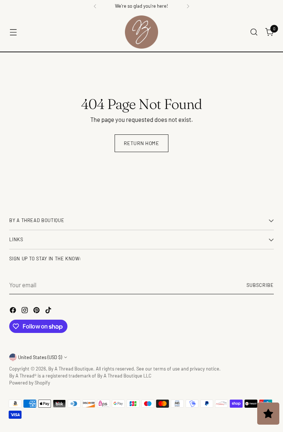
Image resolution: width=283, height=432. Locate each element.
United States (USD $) (40, 357)
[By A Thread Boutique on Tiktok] (49, 311)
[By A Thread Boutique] (141, 32)
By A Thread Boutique (70, 369)
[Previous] (95, 6)
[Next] (188, 6)
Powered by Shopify (29, 383)
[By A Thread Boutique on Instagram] (25, 311)
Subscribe (260, 285)
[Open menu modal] (13, 32)
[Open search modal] (254, 32)
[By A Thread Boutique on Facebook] (13, 311)
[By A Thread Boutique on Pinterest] (37, 311)
